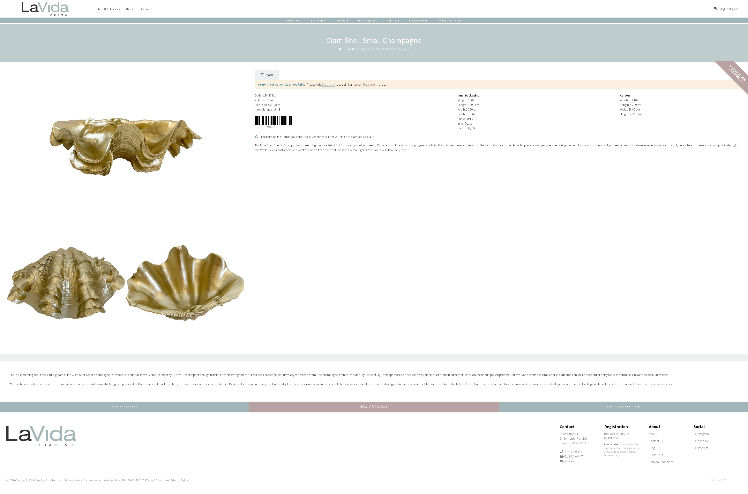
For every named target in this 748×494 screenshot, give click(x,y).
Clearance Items (418, 20)
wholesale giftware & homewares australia (84, 480)
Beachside (328, 84)
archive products (358, 49)
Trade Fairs (656, 455)
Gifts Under (145, 9)
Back (269, 75)
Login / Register (728, 9)
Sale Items (393, 20)
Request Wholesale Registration (616, 436)
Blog (652, 448)
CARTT (723, 480)
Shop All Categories (108, 9)
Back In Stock (318, 20)
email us (568, 461)
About (129, 9)
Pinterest (702, 448)
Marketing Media (368, 20)
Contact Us (655, 441)
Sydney (185, 480)
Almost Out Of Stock (450, 20)
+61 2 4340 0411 (573, 452)
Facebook (702, 441)
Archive (115, 480)
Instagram (702, 434)
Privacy (175, 480)
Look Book (342, 20)
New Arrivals (293, 20)
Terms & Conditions (661, 462)
